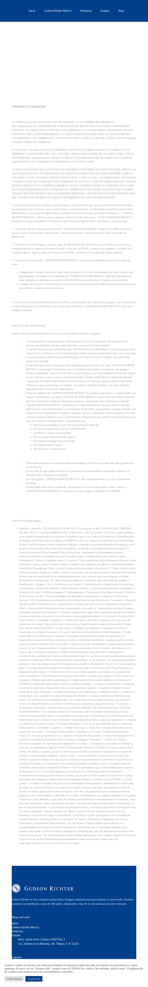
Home (62, 76)
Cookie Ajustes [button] (14, 978)
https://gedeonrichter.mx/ (24, 126)
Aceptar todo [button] (34, 978)
